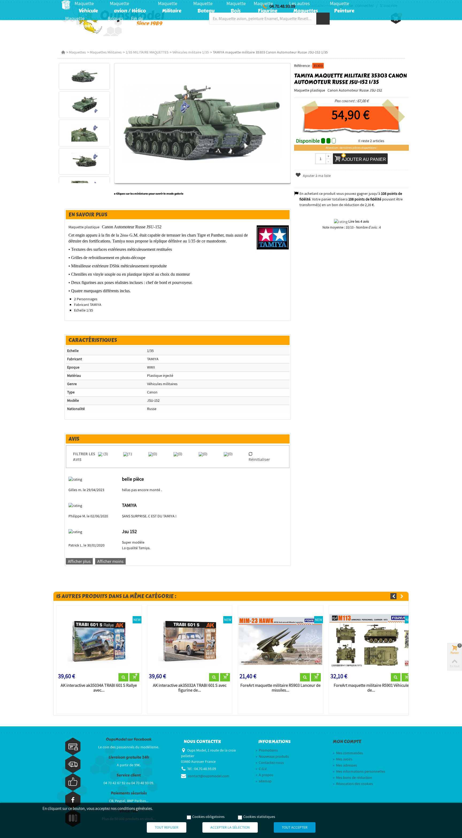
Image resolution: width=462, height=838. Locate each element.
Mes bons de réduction (352, 777)
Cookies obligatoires (208, 816)
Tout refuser (166, 827)
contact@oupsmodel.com (208, 775)
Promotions (267, 750)
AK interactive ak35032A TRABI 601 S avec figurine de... (189, 688)
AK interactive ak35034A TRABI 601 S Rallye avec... (99, 688)
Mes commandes (348, 752)
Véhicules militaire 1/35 (190, 52)
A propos (264, 774)
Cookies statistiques (259, 816)
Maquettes (77, 52)
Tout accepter (294, 827)
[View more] (123, 677)
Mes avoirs (342, 759)
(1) (130, 453)
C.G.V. (261, 768)
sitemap (264, 781)
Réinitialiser (259, 459)
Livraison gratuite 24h (129, 757)
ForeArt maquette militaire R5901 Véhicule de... (371, 688)
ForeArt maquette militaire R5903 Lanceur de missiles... (280, 688)
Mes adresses (345, 765)
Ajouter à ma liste (316, 175)
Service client (129, 775)
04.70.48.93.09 (282, 6)
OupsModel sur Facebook (129, 739)
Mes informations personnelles (359, 771)
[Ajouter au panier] (134, 677)
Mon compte (347, 741)
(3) (105, 453)
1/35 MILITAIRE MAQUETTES (147, 52)
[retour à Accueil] (63, 52)
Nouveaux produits (272, 756)
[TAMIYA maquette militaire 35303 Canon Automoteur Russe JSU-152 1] (84, 76)
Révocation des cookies (353, 783)
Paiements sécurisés (129, 793)
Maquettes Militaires (106, 52)
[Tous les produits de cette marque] (273, 237)
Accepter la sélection (230, 827)
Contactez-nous (270, 762)
